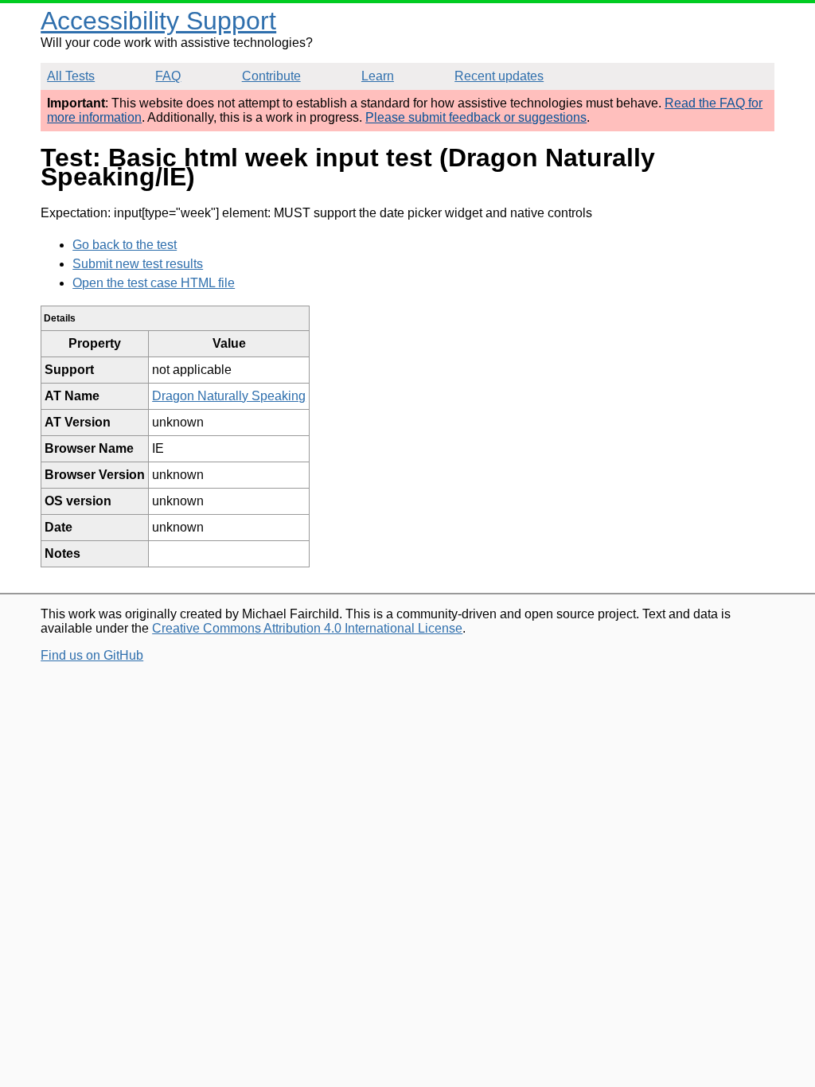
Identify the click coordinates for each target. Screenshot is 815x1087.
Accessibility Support (158, 20)
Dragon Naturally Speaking (229, 396)
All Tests (71, 76)
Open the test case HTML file (153, 283)
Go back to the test (124, 244)
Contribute (271, 76)
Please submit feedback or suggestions (476, 117)
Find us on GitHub (92, 655)
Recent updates (499, 76)
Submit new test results (137, 264)
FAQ (168, 76)
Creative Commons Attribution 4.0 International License (307, 628)
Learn (377, 76)
